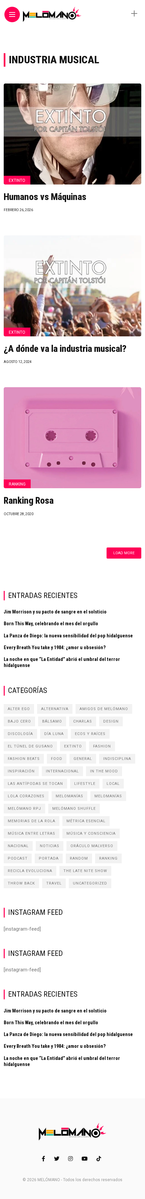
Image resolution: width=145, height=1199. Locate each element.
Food (56, 759)
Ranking (17, 484)
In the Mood (104, 771)
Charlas (82, 721)
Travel (54, 883)
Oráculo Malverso (91, 846)
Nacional (18, 846)
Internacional (62, 771)
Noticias (49, 846)
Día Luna (54, 734)
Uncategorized (90, 883)
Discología (20, 734)
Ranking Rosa (29, 500)
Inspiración (21, 771)
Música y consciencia (91, 833)
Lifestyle (84, 783)
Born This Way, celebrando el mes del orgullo (51, 623)
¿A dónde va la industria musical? (65, 348)
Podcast (18, 858)
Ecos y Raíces (90, 734)
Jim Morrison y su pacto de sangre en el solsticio (55, 611)
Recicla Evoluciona (30, 871)
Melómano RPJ (24, 808)
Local (113, 783)
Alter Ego (19, 709)
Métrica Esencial (86, 821)
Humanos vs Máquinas (45, 197)
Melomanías (69, 796)
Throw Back (21, 883)
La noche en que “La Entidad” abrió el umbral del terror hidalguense (62, 662)
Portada (49, 858)
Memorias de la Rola (31, 821)
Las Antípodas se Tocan (35, 783)
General (83, 759)
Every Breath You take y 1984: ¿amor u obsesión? (55, 647)
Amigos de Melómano (104, 709)
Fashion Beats (24, 759)
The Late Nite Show (85, 871)
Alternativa (54, 709)
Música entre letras (31, 833)
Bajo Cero (19, 721)
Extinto (17, 180)
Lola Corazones (26, 796)
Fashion (102, 746)
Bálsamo (52, 721)
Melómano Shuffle (74, 808)
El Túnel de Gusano (30, 746)
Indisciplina (117, 759)
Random (79, 858)
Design (111, 721)
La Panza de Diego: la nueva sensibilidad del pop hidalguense (68, 635)
